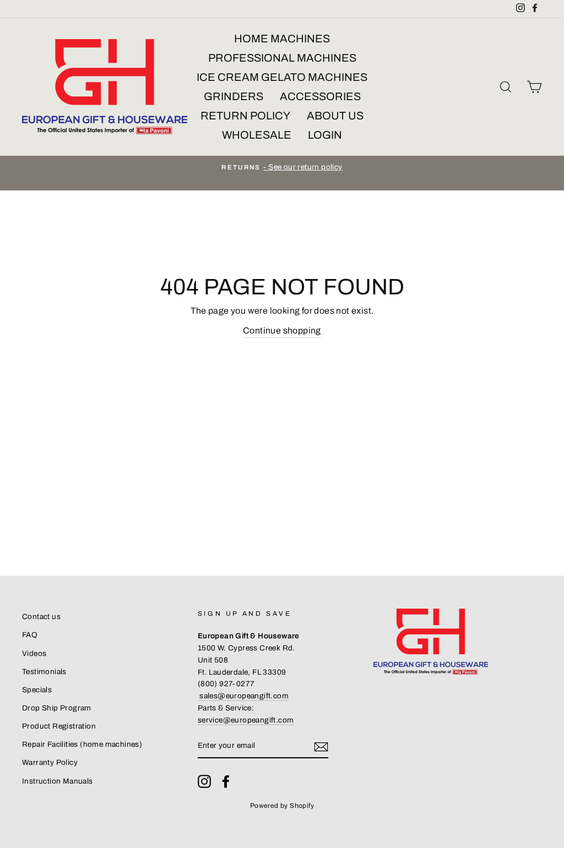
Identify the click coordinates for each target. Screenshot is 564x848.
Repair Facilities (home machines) (82, 744)
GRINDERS (233, 96)
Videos (34, 653)
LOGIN (325, 135)
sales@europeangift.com (244, 696)
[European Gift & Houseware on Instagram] (204, 781)
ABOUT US (335, 116)
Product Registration (59, 726)
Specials (37, 690)
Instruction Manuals (57, 781)
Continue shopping (282, 330)
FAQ (29, 635)
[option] (282, 167)
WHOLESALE (256, 135)
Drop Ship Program (56, 708)
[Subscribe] (321, 746)
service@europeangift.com (246, 720)
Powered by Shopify (282, 805)
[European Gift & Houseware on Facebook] (225, 781)
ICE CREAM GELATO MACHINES (282, 77)
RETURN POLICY (245, 116)
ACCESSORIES (320, 96)
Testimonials (44, 672)
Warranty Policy (50, 762)
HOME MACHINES (282, 38)
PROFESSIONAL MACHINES (282, 58)
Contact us (41, 616)
